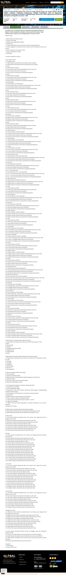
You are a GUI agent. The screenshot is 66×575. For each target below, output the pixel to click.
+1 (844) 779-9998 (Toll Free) (40, 558)
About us (22, 559)
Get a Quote (44, 27)
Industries (34, 2)
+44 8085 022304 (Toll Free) (40, 559)
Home (28, 2)
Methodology (35, 27)
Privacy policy (23, 564)
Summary (6, 27)
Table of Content (15, 27)
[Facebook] (53, 558)
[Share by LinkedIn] (61, 10)
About (42, 2)
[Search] (62, 2)
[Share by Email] (57, 10)
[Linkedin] (55, 558)
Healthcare (9, 7)
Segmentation (25, 27)
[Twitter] (50, 558)
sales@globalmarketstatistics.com (40, 563)
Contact (47, 2)
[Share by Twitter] (59, 10)
